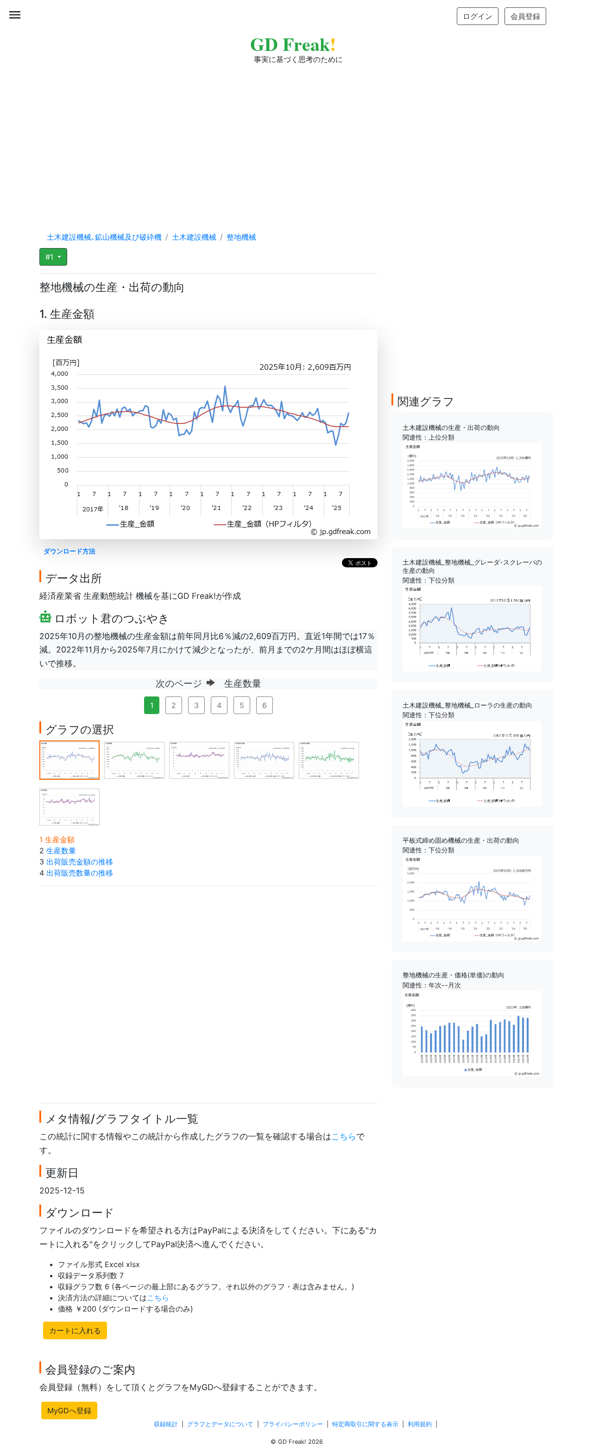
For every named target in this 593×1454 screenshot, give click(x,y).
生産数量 (61, 850)
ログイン (477, 16)
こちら (343, 1136)
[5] (329, 759)
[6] (69, 806)
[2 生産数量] (134, 759)
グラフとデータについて (220, 1424)
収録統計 (166, 1424)
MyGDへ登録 (69, 1410)
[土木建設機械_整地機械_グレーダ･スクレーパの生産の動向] (472, 628)
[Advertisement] (296, 139)
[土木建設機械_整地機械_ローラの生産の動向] (472, 763)
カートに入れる (75, 1330)
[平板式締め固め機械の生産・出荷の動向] (472, 897)
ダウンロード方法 (69, 551)
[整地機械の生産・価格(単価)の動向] (472, 1033)
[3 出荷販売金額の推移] (199, 759)
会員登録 (525, 16)
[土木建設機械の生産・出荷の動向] (472, 485)
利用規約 (420, 1424)
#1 (50, 256)
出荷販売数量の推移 (79, 872)
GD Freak (293, 43)
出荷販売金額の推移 (79, 861)
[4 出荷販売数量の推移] (264, 759)
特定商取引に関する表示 (365, 1424)
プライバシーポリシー (293, 1424)
